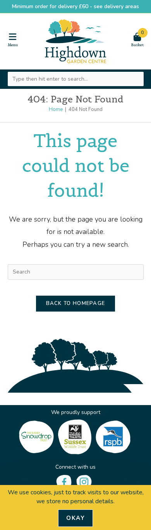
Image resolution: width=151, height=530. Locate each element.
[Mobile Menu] (13, 40)
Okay (75, 518)
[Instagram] (84, 481)
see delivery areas (116, 6)
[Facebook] (64, 481)
